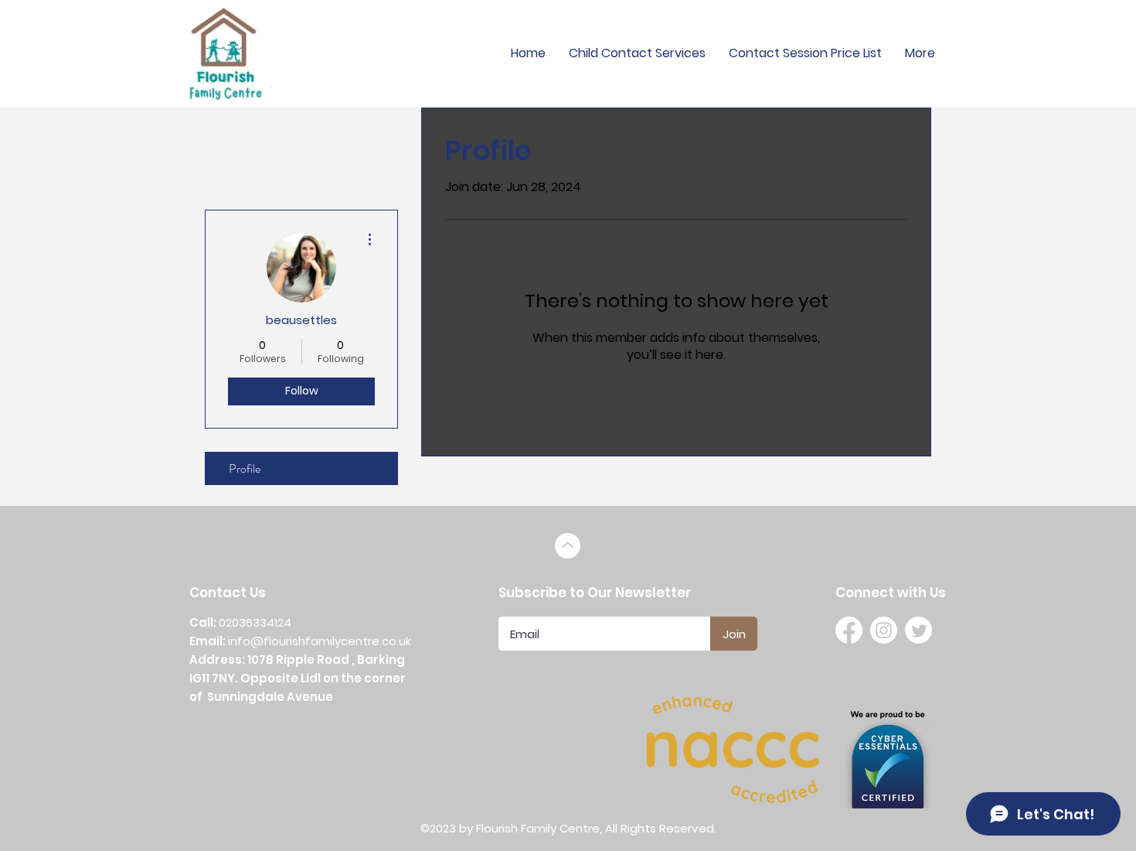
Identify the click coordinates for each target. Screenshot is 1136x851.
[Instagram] (883, 630)
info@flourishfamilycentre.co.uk (319, 641)
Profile (244, 468)
